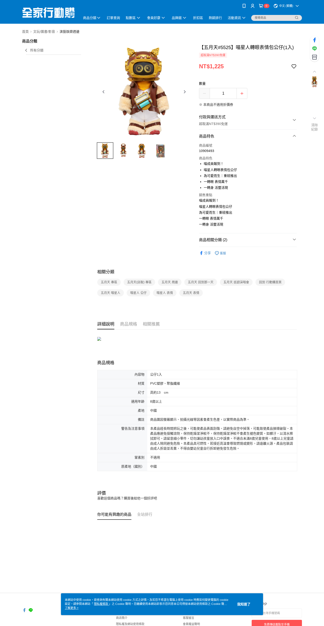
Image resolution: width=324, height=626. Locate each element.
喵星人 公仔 (138, 293)
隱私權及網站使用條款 (130, 624)
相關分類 (105, 272)
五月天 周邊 (170, 282)
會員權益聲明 (191, 624)
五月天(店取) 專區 (139, 282)
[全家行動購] (48, 12)
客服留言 (188, 618)
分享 (207, 253)
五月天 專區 (109, 282)
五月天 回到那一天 (200, 282)
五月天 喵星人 (110, 293)
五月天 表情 (191, 293)
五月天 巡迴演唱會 (236, 282)
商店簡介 (121, 618)
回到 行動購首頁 (270, 282)
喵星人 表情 (165, 293)
